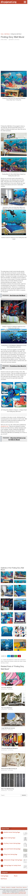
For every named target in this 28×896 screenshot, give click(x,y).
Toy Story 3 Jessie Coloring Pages (12, 843)
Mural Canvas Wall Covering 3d (9, 768)
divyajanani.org (8, 1)
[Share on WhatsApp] (15, 656)
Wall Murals (4, 39)
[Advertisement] (14, 19)
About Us (25, 887)
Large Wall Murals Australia (8, 728)
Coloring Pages (4, 876)
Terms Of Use (19, 887)
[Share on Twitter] (8, 656)
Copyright (13, 887)
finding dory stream (18, 661)
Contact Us (8, 887)
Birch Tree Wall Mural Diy (7, 789)
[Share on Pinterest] (19, 656)
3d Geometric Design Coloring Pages (13, 860)
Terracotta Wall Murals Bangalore (9, 748)
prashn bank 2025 (22, 893)
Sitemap (3, 887)
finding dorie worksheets (8, 659)
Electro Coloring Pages (9, 838)
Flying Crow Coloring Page (10, 854)
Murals (15, 876)
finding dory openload (9, 661)
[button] (25, 2)
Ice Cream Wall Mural (6, 687)
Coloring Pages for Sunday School (12, 865)
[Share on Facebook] (12, 656)
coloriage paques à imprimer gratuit (9, 893)
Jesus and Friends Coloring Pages (12, 849)
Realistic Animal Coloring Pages (12, 832)
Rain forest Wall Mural (6, 708)
